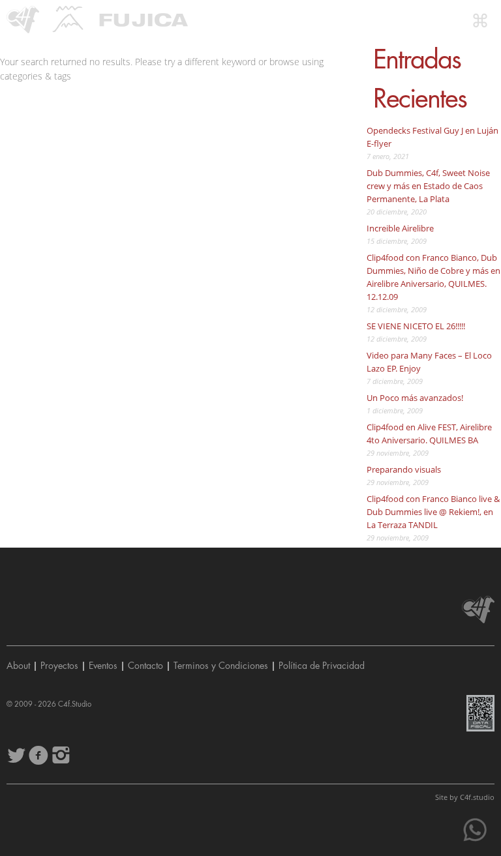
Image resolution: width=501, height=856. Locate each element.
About (18, 665)
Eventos (103, 665)
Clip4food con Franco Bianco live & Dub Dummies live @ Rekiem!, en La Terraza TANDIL (433, 512)
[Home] (23, 19)
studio (477, 797)
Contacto (145, 665)
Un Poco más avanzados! (415, 398)
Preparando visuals (404, 469)
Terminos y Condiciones (221, 665)
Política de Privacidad (322, 665)
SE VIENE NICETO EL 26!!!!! (416, 326)
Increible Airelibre (400, 228)
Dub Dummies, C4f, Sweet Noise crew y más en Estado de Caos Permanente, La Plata (428, 186)
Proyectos (59, 665)
